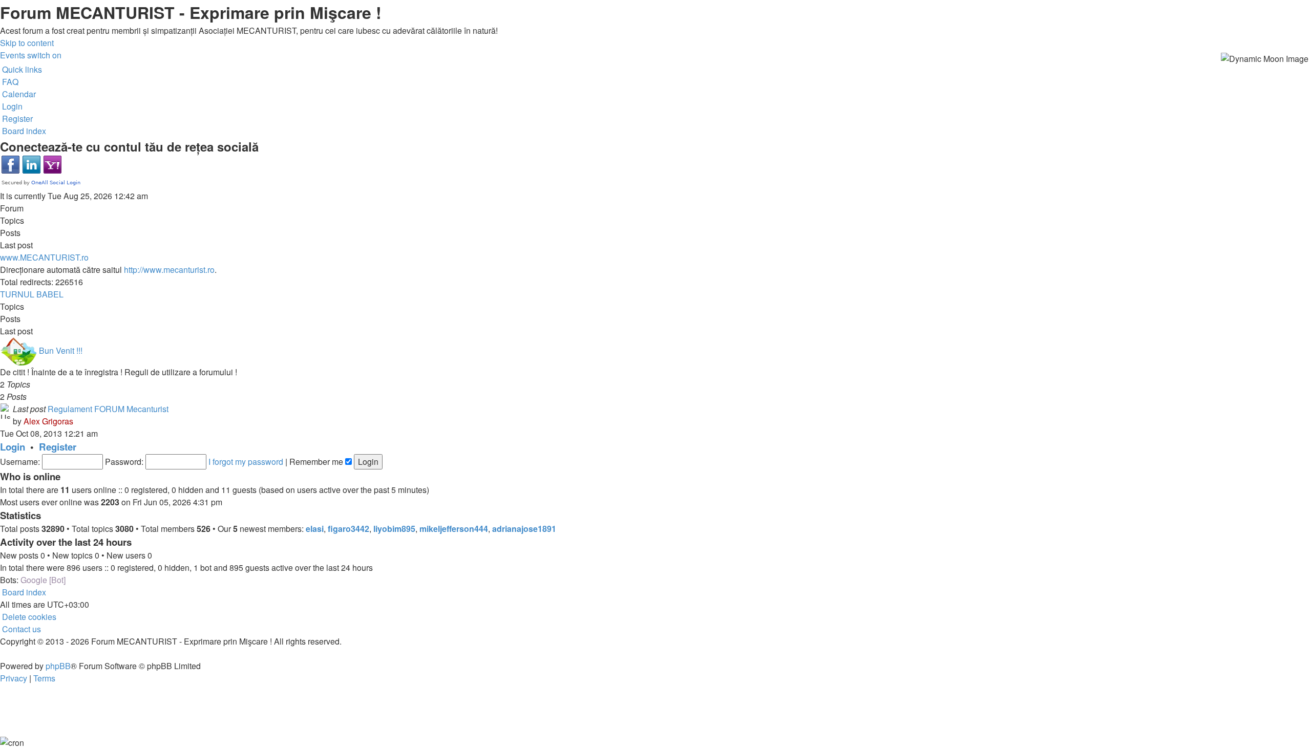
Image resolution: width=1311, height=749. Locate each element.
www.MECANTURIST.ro (44, 257)
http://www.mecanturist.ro (169, 269)
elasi (315, 528)
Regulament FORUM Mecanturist (108, 409)
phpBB (58, 666)
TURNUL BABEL (32, 294)
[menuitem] (9, 82)
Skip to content (27, 43)
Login (12, 447)
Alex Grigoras (48, 421)
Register (57, 447)
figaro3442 (348, 528)
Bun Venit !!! (60, 350)
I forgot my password (245, 461)
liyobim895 (394, 528)
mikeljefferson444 (453, 528)
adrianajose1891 (524, 528)
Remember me (317, 461)
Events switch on (30, 55)
